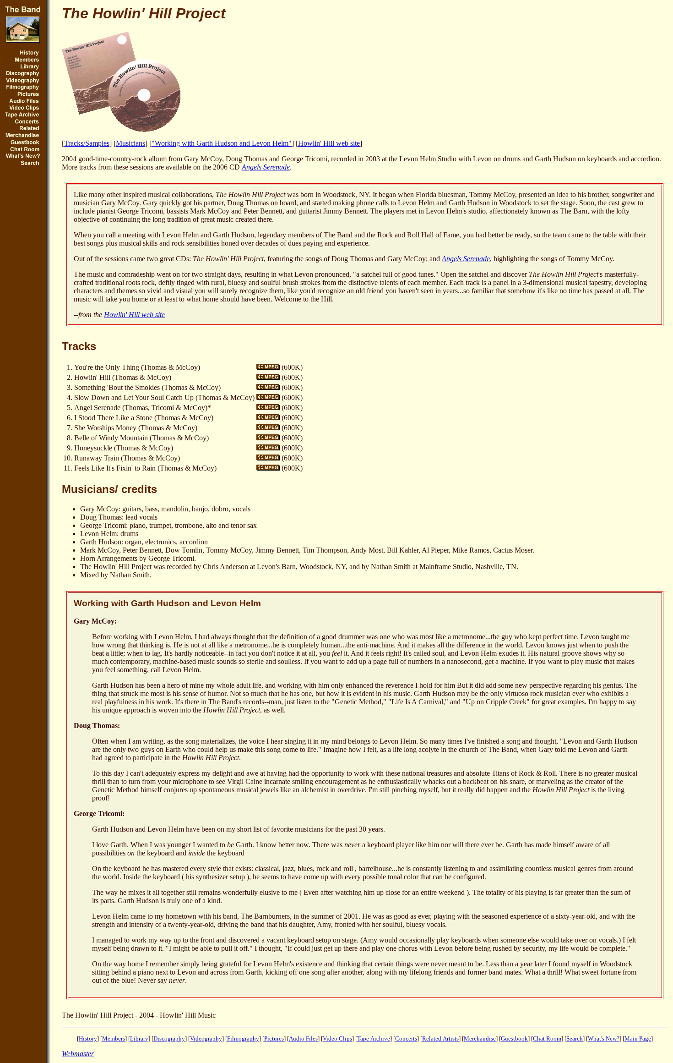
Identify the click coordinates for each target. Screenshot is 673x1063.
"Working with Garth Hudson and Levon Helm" (222, 143)
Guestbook (514, 1038)
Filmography (243, 1038)
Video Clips (337, 1038)
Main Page (637, 1038)
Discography (169, 1038)
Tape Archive (373, 1038)
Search (574, 1038)
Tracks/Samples (86, 143)
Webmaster (78, 1054)
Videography (206, 1038)
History (88, 1038)
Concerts (406, 1038)
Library (139, 1038)
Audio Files (303, 1038)
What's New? (603, 1038)
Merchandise (480, 1038)
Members (113, 1038)
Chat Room (547, 1038)
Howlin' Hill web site (329, 143)
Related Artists (440, 1038)
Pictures (274, 1038)
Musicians (130, 143)
